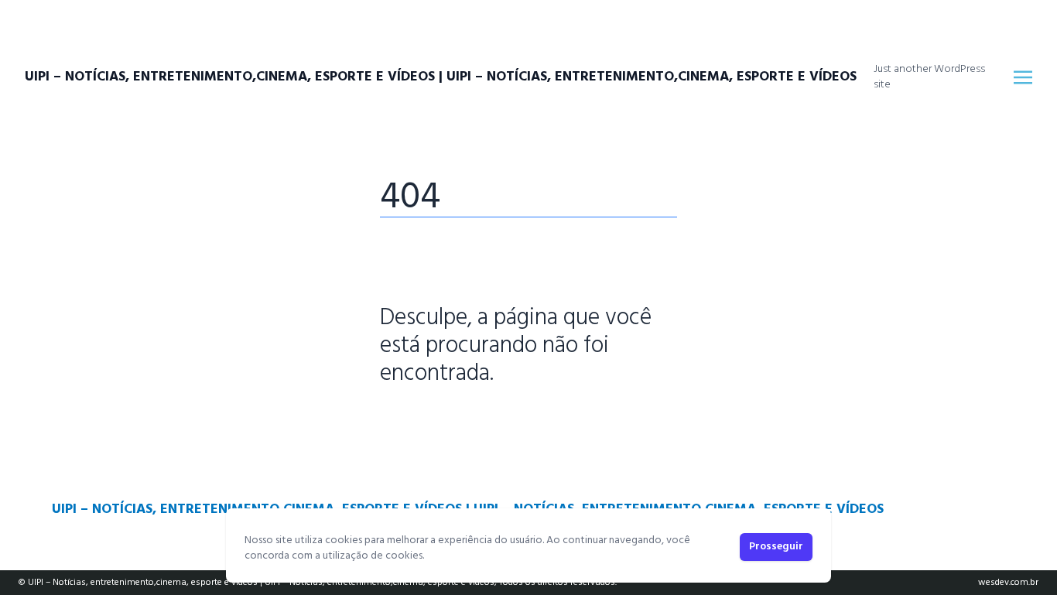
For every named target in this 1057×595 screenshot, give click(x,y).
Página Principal (433, 422)
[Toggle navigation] (1023, 77)
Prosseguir (776, 547)
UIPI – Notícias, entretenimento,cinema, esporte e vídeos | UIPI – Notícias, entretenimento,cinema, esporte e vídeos (441, 77)
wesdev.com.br (1008, 582)
